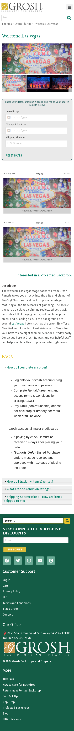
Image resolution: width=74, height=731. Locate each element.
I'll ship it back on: (16, 124)
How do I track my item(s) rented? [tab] (30, 481)
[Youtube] (40, 560)
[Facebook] (7, 560)
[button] (69, 7)
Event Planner (24, 23)
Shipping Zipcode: (15, 137)
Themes (7, 23)
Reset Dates (14, 155)
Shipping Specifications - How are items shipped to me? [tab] (33, 499)
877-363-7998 (22, 638)
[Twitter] (18, 560)
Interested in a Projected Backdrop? (44, 275)
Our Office (12, 624)
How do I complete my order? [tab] (27, 367)
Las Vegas (18, 323)
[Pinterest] (51, 560)
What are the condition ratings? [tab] (29, 489)
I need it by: (12, 111)
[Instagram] (29, 560)
